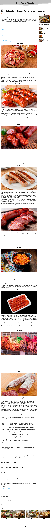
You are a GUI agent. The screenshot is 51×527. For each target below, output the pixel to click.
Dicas (2, 9)
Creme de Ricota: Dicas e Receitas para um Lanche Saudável (46, 29)
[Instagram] (40, 7)
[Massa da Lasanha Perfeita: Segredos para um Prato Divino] (44, 514)
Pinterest (3, 498)
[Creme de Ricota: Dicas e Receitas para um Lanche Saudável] (40, 28)
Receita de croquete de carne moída (6, 488)
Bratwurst (3, 30)
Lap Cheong (3, 35)
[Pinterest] (42, 7)
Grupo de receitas (4, 494)
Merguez (3, 34)
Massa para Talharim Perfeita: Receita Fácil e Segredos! (45, 37)
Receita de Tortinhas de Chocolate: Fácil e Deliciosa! (45, 41)
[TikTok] (44, 7)
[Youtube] (47, 7)
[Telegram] (43, 7)
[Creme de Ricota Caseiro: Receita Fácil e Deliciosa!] (32, 514)
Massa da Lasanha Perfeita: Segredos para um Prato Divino (44, 519)
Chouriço (3, 29)
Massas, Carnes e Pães (42, 23)
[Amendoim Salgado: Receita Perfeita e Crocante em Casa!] (19, 514)
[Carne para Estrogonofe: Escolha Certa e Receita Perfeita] (40, 32)
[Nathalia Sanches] (1, 13)
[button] (49, 7)
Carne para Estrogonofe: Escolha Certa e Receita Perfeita (45, 33)
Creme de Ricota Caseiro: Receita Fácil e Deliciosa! (32, 519)
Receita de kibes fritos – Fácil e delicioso (7, 489)
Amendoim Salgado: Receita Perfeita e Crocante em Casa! (19, 519)
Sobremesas (44, 39)
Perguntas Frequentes (4, 40)
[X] (46, 7)
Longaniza (3, 36)
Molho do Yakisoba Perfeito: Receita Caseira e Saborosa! (44, 24)
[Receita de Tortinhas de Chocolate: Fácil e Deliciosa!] (40, 40)
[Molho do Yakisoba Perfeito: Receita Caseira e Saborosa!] (44, 19)
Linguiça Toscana (4, 28)
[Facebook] (39, 7)
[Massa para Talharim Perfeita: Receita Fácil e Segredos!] (40, 36)
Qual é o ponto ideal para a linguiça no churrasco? (9, 41)
